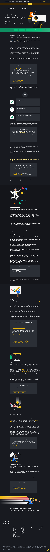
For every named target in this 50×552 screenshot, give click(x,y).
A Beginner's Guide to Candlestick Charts (19, 328)
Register (44, 1)
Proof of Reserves (41, 527)
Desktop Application (15, 535)
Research (22, 532)
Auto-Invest (22, 529)
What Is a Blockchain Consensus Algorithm (19, 269)
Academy (22, 526)
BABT (22, 531)
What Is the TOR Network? (17, 487)
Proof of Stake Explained (16, 446)
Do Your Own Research (33, 154)
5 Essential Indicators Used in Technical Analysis (20, 342)
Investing (33, 29)
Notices (13, 533)
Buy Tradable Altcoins (32, 542)
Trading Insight (41, 526)
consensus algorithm (20, 261)
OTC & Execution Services (42, 524)
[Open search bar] (38, 1)
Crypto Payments (23, 524)
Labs (30, 524)
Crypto (15, 29)
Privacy (39, 29)
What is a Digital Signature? (17, 81)
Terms (13, 527)
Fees (39, 534)
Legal (13, 526)
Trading (27, 29)
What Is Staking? (15, 445)
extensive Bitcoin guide (25, 371)
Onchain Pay (31, 525)
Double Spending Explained (16, 271)
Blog (13, 530)
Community (14, 531)
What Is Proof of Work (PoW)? (17, 270)
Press (13, 525)
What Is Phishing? (15, 489)
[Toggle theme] (48, 1)
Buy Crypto (35, 374)
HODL (23, 369)
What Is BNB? (15, 173)
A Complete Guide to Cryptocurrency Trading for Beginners (21, 334)
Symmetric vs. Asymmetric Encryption (18, 80)
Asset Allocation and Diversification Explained (19, 391)
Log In (41, 1)
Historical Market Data (41, 525)
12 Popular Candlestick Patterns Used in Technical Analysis (21, 343)
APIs (39, 535)
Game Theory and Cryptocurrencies (18, 272)
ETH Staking (22, 530)
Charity (22, 533)
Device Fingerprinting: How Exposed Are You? (19, 488)
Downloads (14, 534)
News (13, 524)
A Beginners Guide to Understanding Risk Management (20, 340)
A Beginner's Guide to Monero (17, 174)
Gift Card (22, 527)
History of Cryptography (16, 79)
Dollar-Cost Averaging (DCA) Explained (18, 392)
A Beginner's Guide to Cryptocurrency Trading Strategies (21, 341)
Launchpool (22, 528)
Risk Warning (14, 532)
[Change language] (47, 1)
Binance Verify (40, 536)
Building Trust (14, 529)
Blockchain (21, 29)
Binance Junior (23, 525)
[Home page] (5, 1)
